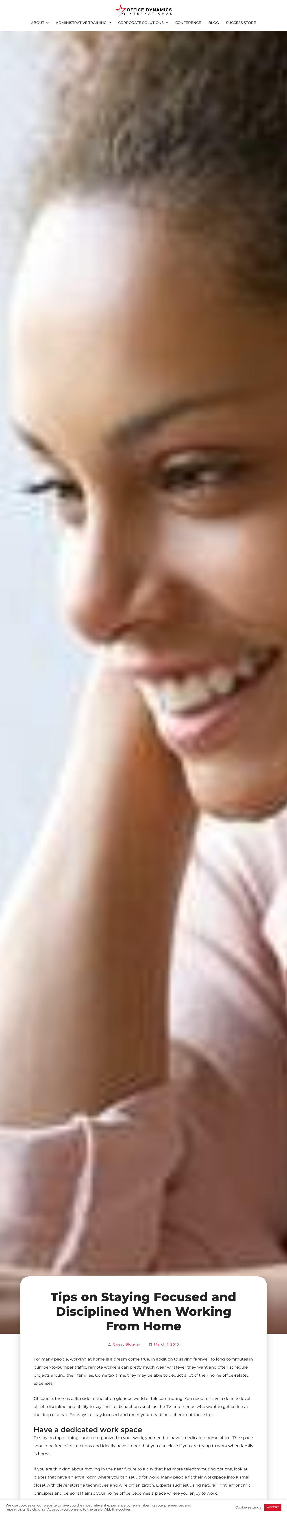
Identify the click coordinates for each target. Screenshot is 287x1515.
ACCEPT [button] (273, 1507)
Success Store (241, 23)
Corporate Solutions (141, 23)
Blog (213, 23)
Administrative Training (81, 23)
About (37, 23)
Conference (188, 23)
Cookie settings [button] (248, 1507)
